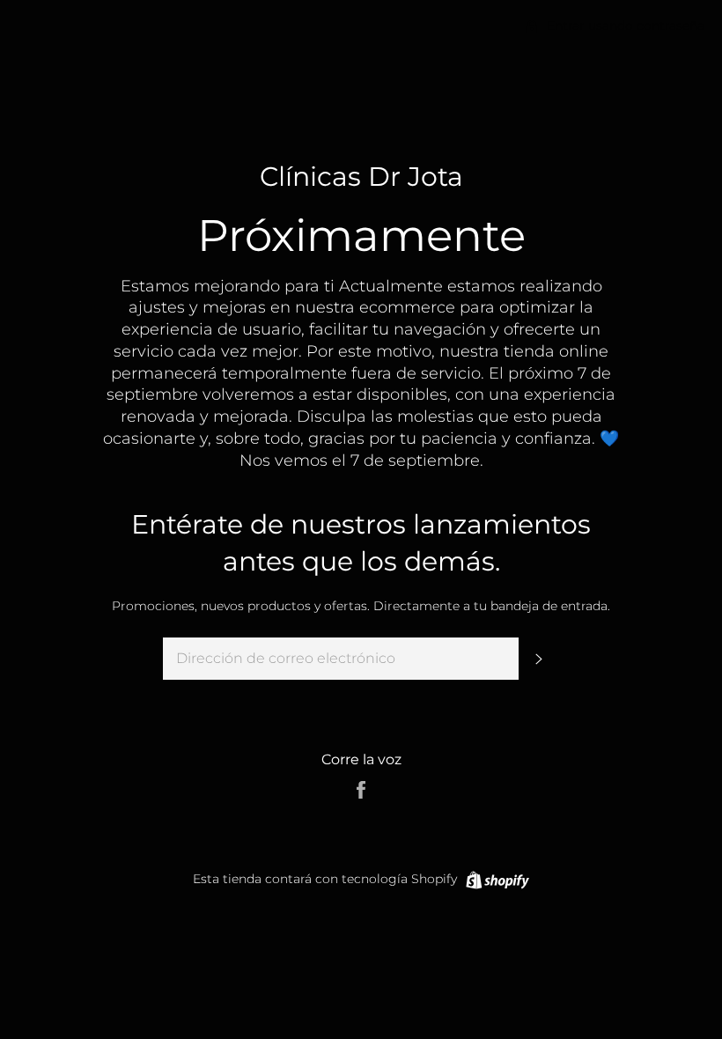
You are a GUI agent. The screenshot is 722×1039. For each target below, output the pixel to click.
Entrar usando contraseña (623, 25)
